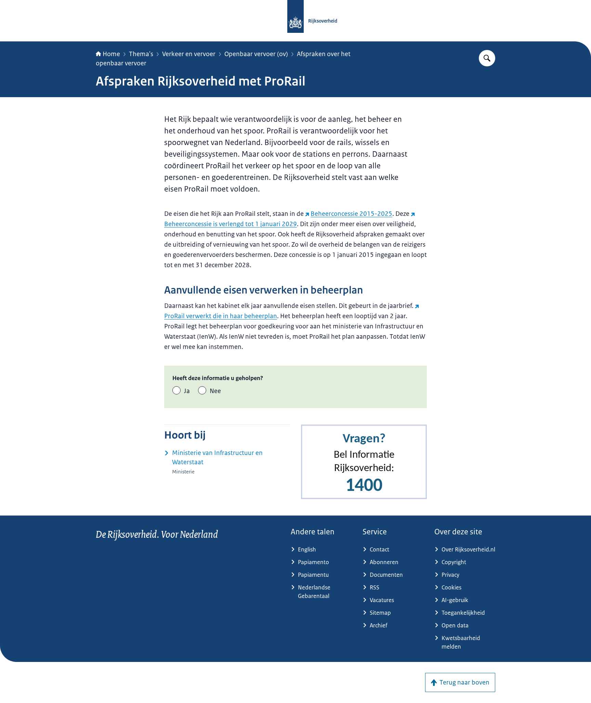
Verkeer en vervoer (188, 54)
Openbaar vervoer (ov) (256, 54)
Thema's (141, 54)
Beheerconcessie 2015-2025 (351, 214)
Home (111, 54)
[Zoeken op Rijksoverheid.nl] (487, 58)
